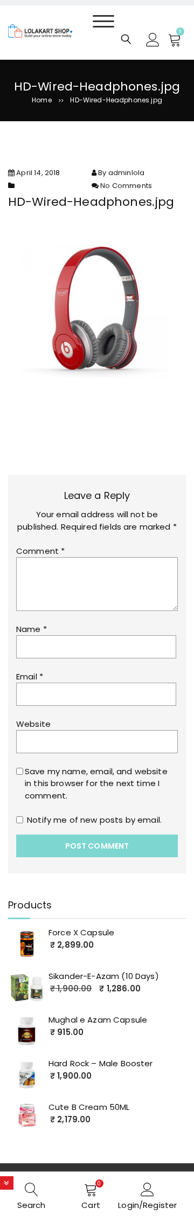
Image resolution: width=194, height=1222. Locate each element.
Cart (90, 1205)
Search (31, 1205)
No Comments (126, 185)
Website (33, 724)
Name (31, 629)
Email (29, 676)
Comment (40, 551)
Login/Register (147, 1205)
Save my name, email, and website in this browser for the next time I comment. (96, 783)
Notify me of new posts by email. (94, 819)
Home (42, 100)
